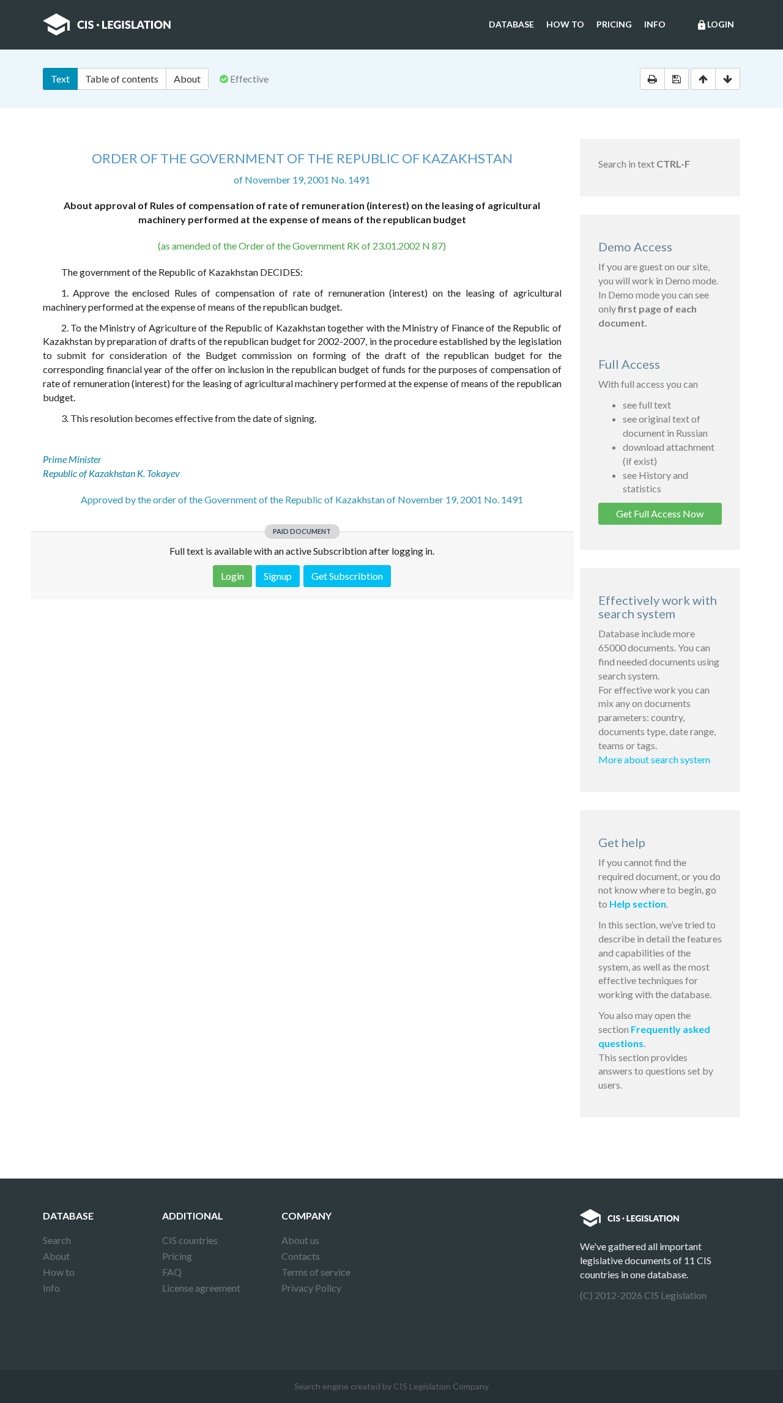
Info (655, 24)
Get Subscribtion (347, 576)
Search (57, 1240)
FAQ (172, 1272)
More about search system (654, 759)
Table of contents (121, 78)
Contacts (300, 1256)
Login (715, 25)
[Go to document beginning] (703, 79)
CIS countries (190, 1240)
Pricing (614, 24)
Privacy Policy (311, 1288)
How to (565, 24)
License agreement (201, 1288)
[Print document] (652, 79)
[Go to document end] (727, 79)
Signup (278, 576)
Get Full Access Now (659, 513)
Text (60, 78)
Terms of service (316, 1272)
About (187, 78)
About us (300, 1240)
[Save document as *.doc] (676, 79)
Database (511, 24)
